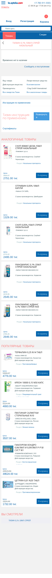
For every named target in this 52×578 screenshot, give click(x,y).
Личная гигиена (28, 427)
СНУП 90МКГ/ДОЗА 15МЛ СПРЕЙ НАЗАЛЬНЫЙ (28, 147)
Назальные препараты (32, 163)
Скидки (42, 34)
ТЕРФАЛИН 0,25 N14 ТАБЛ (28, 352)
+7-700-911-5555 (42, 2)
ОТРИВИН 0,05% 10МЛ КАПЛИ (27, 187)
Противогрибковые (29, 364)
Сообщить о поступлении (36, 66)
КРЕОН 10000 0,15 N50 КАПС (29, 382)
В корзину (42, 175)
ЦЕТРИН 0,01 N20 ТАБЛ (27, 480)
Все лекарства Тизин (11, 92)
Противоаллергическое (31, 492)
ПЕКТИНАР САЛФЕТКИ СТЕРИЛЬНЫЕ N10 (27, 414)
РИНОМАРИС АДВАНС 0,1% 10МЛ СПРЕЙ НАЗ (27, 305)
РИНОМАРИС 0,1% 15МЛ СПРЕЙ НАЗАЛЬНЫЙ (28, 266)
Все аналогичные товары (37, 92)
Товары (9, 36)
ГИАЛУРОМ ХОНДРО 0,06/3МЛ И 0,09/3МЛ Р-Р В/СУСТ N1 (29, 448)
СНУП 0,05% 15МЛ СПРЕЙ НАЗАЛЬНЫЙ (28, 226)
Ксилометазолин (33, 85)
